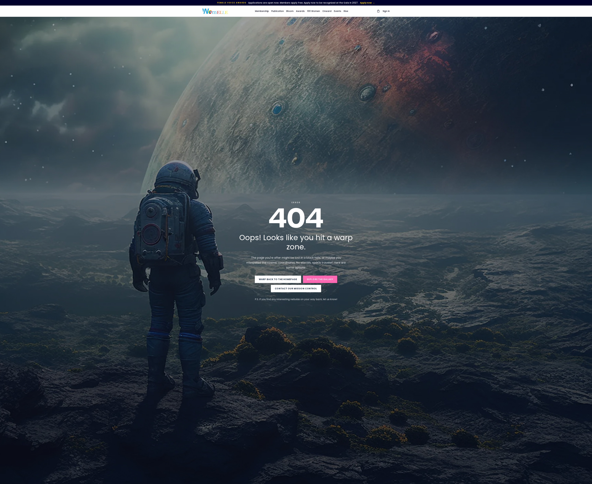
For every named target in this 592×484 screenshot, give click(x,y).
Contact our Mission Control (296, 288)
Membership (262, 11)
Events (337, 11)
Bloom (290, 11)
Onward (326, 11)
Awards (300, 11)
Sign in (386, 11)
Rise (346, 11)
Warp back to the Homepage (278, 279)
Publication (277, 11)
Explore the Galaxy (320, 279)
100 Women (313, 11)
